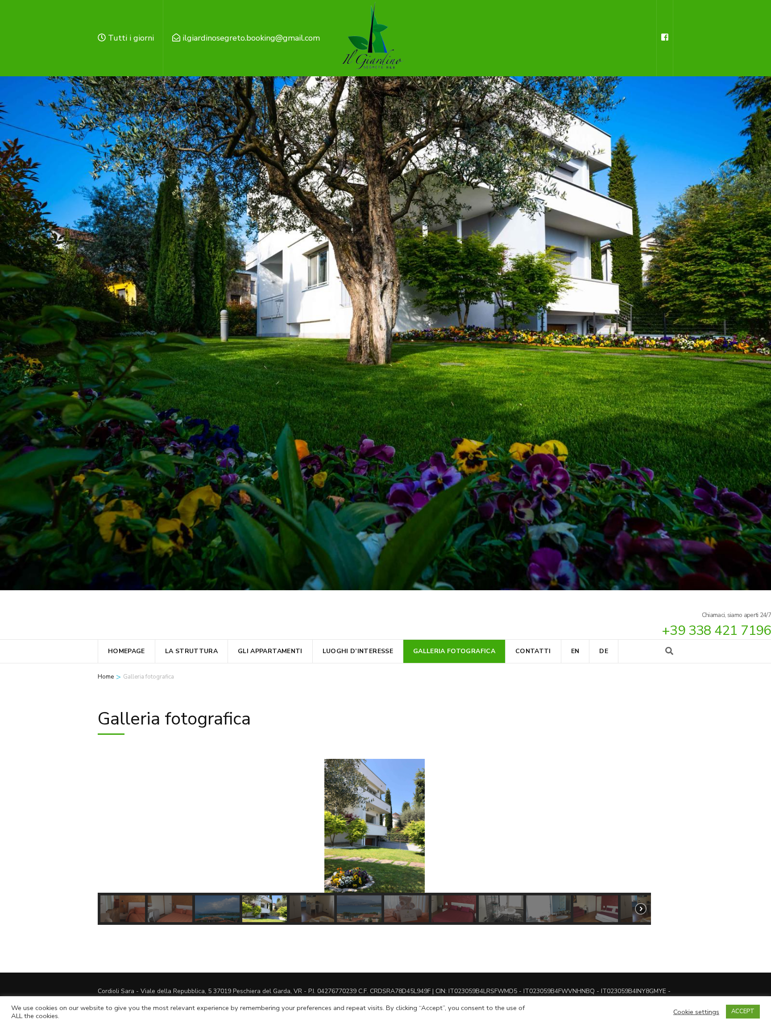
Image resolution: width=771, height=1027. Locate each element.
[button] (111, 826)
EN (575, 651)
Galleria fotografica (454, 651)
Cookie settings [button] (696, 1012)
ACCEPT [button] (742, 1011)
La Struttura (191, 651)
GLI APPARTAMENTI (270, 651)
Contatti (533, 651)
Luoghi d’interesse (358, 651)
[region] (374, 842)
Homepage (126, 651)
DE (603, 651)
